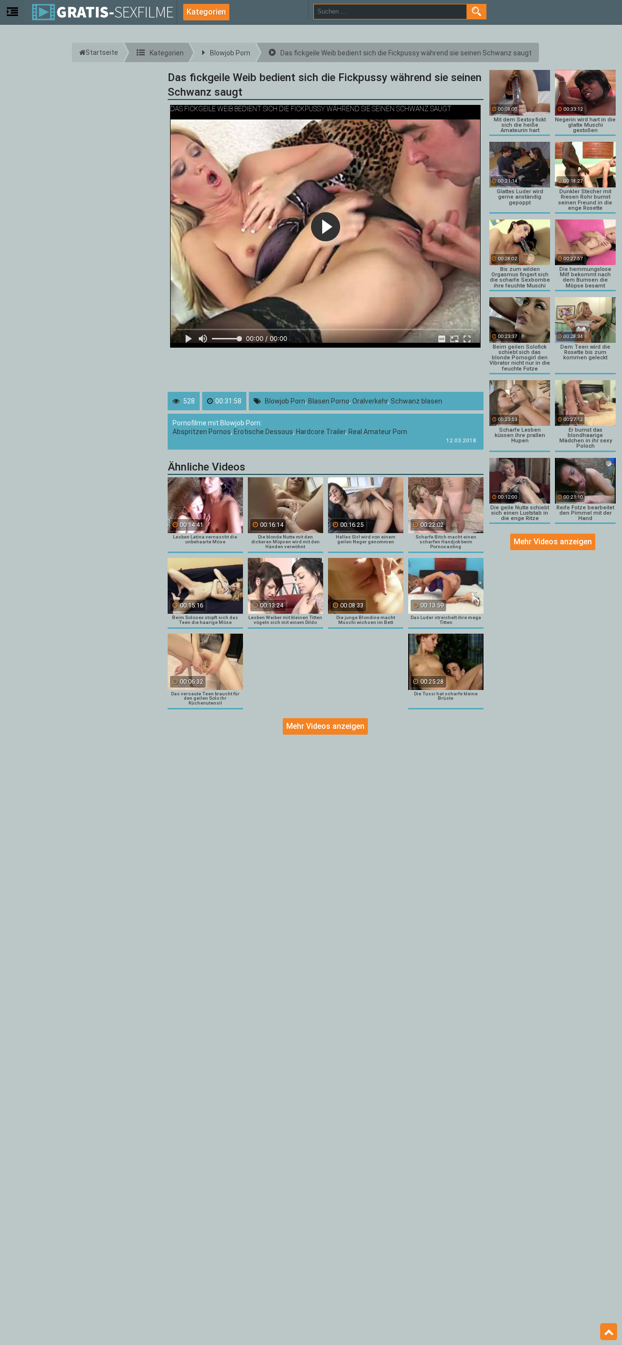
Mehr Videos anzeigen (325, 726)
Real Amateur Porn (377, 432)
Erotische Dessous (263, 432)
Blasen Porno (328, 401)
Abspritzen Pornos (202, 432)
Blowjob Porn (285, 401)
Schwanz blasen (416, 401)
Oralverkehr (370, 401)
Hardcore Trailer (321, 432)
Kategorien (206, 12)
